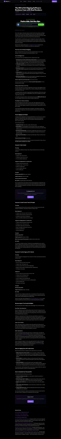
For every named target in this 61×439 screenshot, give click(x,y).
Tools (21, 1)
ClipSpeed (7, 1)
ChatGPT (23, 14)
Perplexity (27, 14)
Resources (29, 1)
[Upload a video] (18, 24)
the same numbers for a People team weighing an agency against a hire (26, 431)
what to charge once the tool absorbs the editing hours (24, 423)
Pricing (34, 1)
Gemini (34, 14)
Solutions (25, 1)
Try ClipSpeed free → (29, 11)
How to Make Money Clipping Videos (21, 417)
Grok (31, 14)
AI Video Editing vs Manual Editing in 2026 (22, 415)
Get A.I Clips (41, 24)
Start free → (54, 1)
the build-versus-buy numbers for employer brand (23, 427)
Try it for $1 (30, 401)
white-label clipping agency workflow (36, 298)
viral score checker (25, 335)
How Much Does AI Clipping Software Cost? (22, 412)
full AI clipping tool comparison (33, 44)
